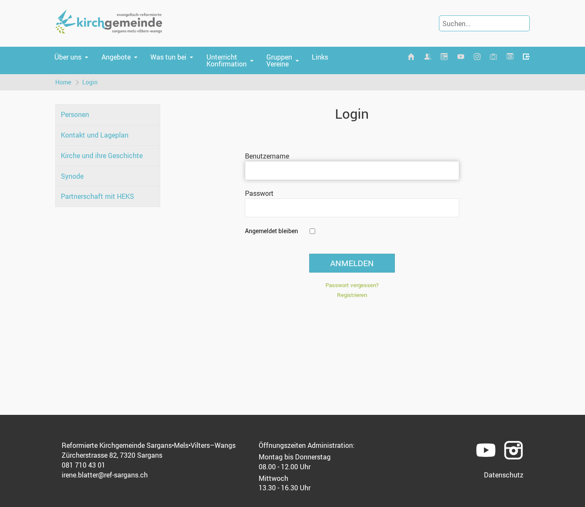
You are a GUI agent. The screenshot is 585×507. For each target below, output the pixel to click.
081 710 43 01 (83, 465)
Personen (75, 114)
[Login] (526, 57)
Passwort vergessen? (352, 285)
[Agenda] (444, 57)
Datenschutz (503, 475)
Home (63, 82)
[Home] (411, 57)
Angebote (116, 57)
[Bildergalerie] (493, 57)
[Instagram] (477, 57)
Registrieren (352, 295)
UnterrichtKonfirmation (226, 60)
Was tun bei (168, 57)
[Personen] (428, 57)
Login (90, 82)
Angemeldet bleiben (271, 231)
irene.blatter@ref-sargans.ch (105, 475)
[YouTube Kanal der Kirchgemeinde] (460, 57)
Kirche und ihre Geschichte (102, 155)
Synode (72, 176)
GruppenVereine (279, 60)
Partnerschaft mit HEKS (97, 196)
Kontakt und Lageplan (94, 135)
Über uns (67, 57)
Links (320, 57)
